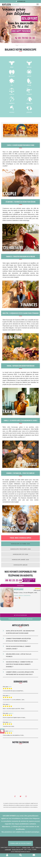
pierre (10, 686)
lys (9, 695)
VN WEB (34, 849)
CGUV (32, 847)
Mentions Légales (26, 847)
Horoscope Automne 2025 (20, 543)
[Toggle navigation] (38, 4)
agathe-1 (10, 713)
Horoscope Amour (20, 564)
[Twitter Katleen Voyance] (20, 796)
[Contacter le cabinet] (34, 855)
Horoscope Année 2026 (20, 559)
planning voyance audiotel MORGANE (21, 618)
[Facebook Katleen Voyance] (15, 796)
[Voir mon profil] (7, 855)
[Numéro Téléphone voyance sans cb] (20, 580)
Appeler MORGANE (21, 615)
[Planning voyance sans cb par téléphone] (20, 24)
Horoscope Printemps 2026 (20, 549)
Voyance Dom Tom (16, 849)
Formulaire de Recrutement (20, 843)
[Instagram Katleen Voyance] (26, 796)
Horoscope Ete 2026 (20, 554)
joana (9, 722)
